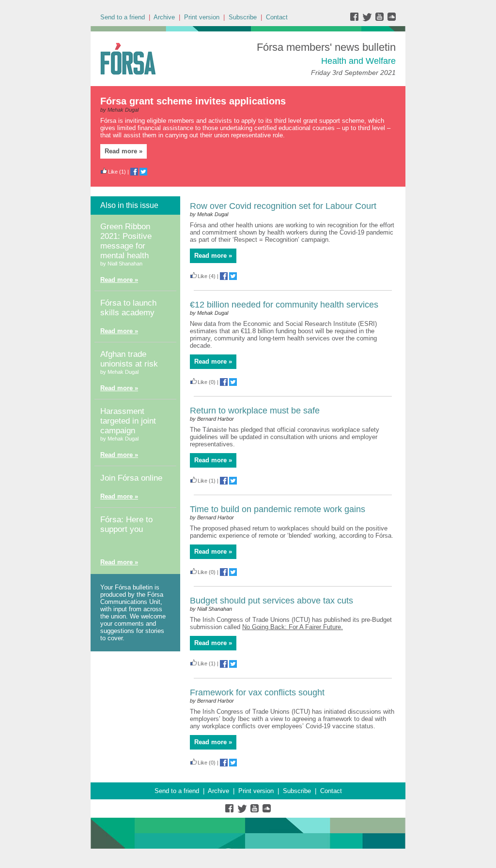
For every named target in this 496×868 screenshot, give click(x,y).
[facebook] (356, 19)
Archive (164, 17)
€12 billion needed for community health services (284, 304)
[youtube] (380, 19)
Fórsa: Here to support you (126, 524)
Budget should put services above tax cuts (271, 600)
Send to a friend (122, 17)
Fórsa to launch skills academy (128, 307)
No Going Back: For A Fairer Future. (292, 627)
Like (113, 172)
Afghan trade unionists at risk (129, 359)
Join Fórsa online (131, 478)
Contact (277, 17)
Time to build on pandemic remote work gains (277, 509)
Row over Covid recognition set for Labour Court (283, 206)
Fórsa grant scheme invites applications (193, 101)
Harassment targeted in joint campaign (128, 421)
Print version (201, 17)
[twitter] (368, 19)
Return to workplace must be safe (255, 410)
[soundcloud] (391, 19)
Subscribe (243, 17)
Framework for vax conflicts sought (257, 692)
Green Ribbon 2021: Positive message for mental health (126, 241)
